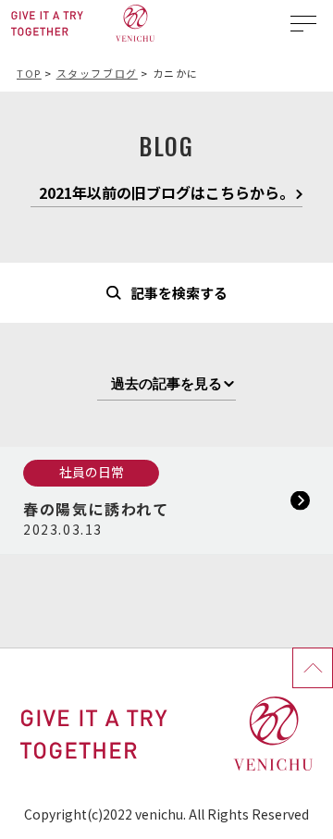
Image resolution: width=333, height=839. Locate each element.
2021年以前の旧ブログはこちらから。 (166, 194)
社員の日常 (91, 472)
